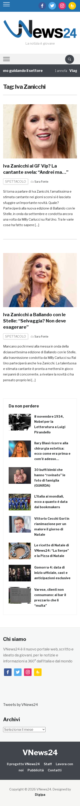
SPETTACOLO (15, 181)
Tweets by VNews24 (20, 705)
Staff (48, 764)
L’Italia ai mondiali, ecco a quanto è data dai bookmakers (51, 501)
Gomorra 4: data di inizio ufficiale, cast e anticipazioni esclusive (52, 572)
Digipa (40, 794)
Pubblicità (36, 770)
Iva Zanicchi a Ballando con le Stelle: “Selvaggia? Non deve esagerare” (34, 321)
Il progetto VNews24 (23, 764)
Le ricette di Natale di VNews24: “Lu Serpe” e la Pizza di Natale (51, 550)
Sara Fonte (41, 181)
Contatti (55, 770)
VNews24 (40, 752)
